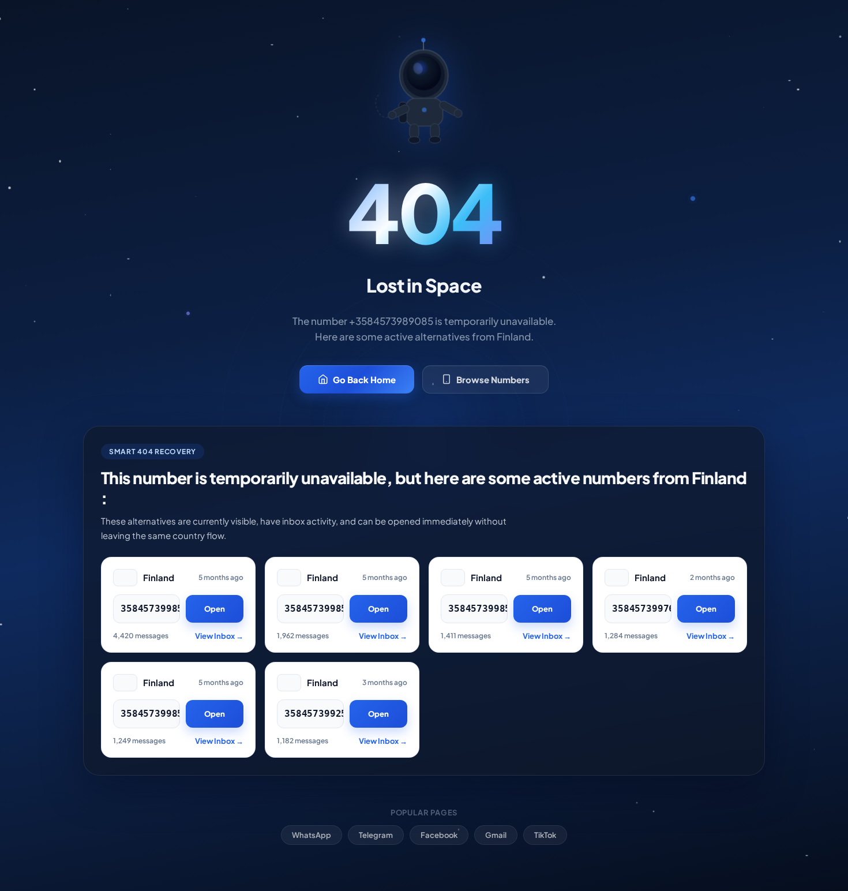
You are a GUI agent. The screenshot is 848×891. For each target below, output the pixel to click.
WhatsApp (311, 835)
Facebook (439, 835)
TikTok (545, 835)
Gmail (495, 835)
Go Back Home (364, 379)
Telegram (376, 835)
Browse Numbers (493, 379)
